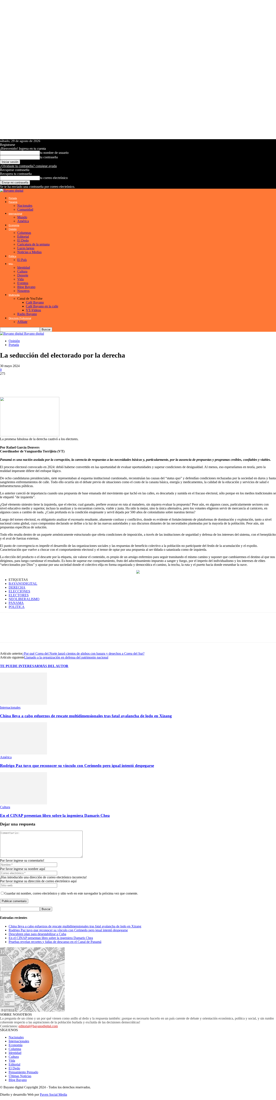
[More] (113, 382)
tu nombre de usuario (54, 152)
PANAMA (16, 603)
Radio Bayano (27, 314)
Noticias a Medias (29, 252)
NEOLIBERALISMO (24, 599)
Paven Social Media (53, 1094)
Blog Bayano (26, 287)
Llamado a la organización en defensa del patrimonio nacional (66, 657)
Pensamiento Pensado (23, 1072)
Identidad (23, 267)
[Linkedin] (58, 382)
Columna (15, 1049)
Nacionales (24, 205)
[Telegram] (45, 382)
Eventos (22, 283)
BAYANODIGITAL (23, 583)
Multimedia (14, 295)
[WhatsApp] (6, 382)
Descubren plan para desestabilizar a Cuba (37, 934)
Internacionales (10, 707)
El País (22, 260)
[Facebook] (19, 382)
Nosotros (23, 291)
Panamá (13, 202)
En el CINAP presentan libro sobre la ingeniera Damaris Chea (55, 815)
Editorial (23, 236)
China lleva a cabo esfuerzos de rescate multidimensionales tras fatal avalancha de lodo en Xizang (86, 716)
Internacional (15, 213)
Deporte (22, 275)
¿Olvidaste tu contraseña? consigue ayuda (28, 166)
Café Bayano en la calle (42, 306)
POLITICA (17, 607)
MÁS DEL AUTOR (53, 666)
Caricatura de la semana (33, 244)
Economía (14, 225)
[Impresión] (84, 382)
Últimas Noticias (20, 1076)
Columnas (24, 233)
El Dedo (23, 240)
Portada (13, 198)
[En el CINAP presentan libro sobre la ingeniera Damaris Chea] (23, 803)
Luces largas (25, 248)
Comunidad (25, 209)
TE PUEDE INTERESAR (19, 666)
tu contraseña (49, 157)
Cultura (22, 271)
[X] (32, 382)
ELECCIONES (19, 591)
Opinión (13, 229)
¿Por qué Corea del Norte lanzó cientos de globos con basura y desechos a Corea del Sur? (83, 653)
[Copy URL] (97, 382)
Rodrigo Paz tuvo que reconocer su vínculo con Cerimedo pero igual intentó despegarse (77, 765)
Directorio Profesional (20, 318)
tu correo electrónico (54, 178)
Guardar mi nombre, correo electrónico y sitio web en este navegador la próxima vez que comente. (71, 893)
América (23, 221)
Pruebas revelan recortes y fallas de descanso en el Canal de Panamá (55, 942)
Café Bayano (35, 302)
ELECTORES (19, 595)
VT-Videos (33, 310)
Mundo (22, 217)
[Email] (71, 382)
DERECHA (17, 587)
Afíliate (22, 322)
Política (12, 256)
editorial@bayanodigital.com (38, 1026)
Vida (20, 279)
